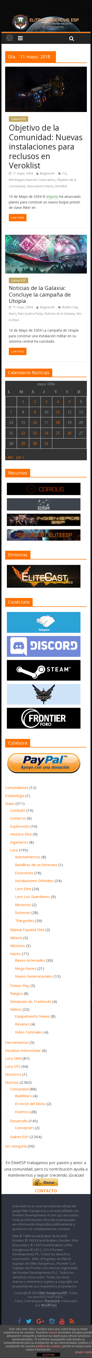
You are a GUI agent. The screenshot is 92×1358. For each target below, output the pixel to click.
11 (58, 412)
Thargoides (24, 920)
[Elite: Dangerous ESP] (46, 15)
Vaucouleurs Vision (40, 186)
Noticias (12, 1082)
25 (58, 433)
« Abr (9, 457)
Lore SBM (13, 1058)
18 (58, 422)
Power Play (19, 985)
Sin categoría (16, 1146)
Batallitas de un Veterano (36, 864)
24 (46, 433)
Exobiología (15, 795)
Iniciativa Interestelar (23, 1050)
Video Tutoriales (29, 1032)
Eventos (22, 1111)
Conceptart (24, 1127)
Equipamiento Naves (32, 1016)
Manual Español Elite (27, 929)
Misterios (23, 904)
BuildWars (23, 1095)
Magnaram (47, 173)
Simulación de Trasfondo (30, 1001)
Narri (12, 313)
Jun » (20, 457)
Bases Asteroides (30, 960)
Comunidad (19, 1088)
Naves (15, 953)
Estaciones (24, 872)
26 (69, 433)
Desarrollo (19, 1120)
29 (23, 443)
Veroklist (61, 186)
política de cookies (48, 1346)
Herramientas (17, 1042)
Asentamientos (27, 856)
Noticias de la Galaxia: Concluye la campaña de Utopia (40, 294)
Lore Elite (23, 888)
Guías (9, 803)
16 (35, 422)
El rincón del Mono (30, 1103)
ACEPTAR (48, 1354)
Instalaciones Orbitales (34, 880)
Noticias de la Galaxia (59, 313)
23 (35, 433)
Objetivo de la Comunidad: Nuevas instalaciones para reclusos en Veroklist (45, 146)
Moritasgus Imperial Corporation (32, 180)
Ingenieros (19, 842)
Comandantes (16, 787)
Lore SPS (12, 1066)
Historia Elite (21, 834)
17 (46, 422)
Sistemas (22, 912)
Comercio (18, 818)
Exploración (19, 826)
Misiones (17, 945)
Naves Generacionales (34, 976)
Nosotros (13, 1074)
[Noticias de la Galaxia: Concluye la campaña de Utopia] (46, 237)
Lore (14, 849)
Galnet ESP (18, 119)
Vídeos (16, 1009)
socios (53, 1332)
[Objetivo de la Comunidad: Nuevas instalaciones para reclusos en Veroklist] (46, 69)
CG (64, 173)
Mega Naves (25, 968)
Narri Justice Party (30, 313)
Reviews (22, 1024)
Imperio (52, 196)
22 (23, 433)
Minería (16, 937)
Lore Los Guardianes (32, 896)
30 (35, 443)
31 (46, 443)
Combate (18, 810)
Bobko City (70, 307)
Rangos (16, 993)
